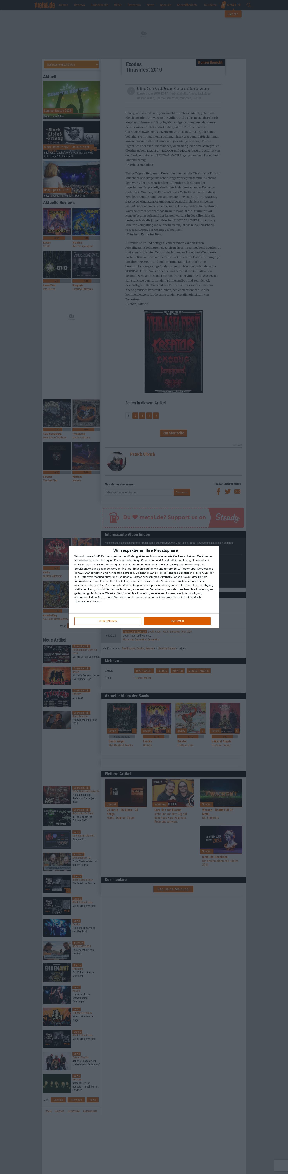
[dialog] (144, 587)
